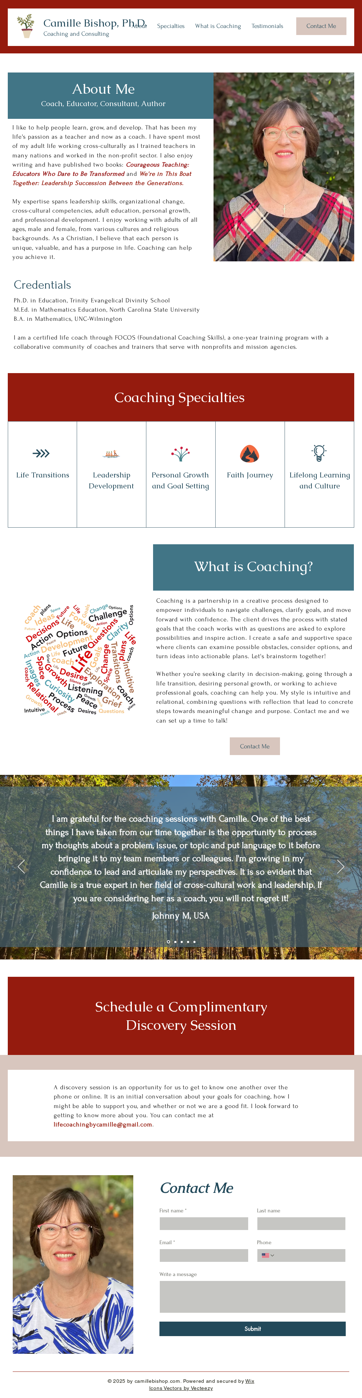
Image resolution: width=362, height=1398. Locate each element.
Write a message (178, 1274)
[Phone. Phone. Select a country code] (268, 1255)
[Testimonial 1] (168, 942)
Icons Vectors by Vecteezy (181, 1388)
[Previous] (21, 867)
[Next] (340, 867)
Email (167, 1242)
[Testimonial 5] (194, 942)
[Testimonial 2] (175, 942)
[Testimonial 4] (188, 942)
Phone (264, 1242)
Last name (268, 1210)
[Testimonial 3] (182, 942)
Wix (249, 1381)
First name (173, 1210)
